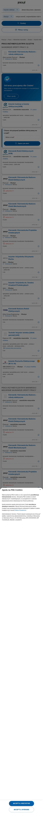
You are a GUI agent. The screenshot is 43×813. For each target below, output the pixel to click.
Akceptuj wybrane (21, 809)
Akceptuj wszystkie (21, 803)
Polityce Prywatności (20, 510)
